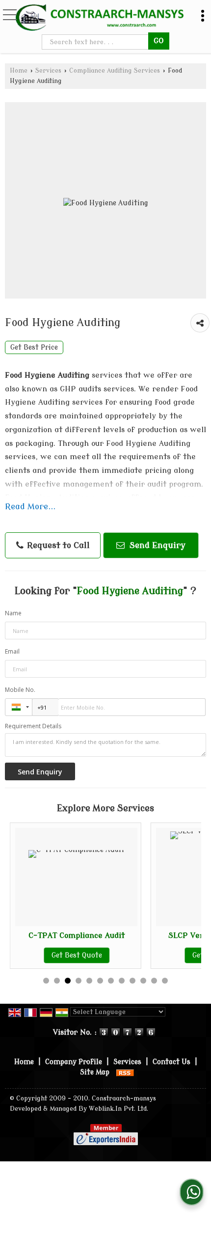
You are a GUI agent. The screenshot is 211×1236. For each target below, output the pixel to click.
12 (165, 981)
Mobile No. (20, 690)
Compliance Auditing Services (114, 70)
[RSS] (125, 1072)
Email (12, 651)
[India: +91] (18, 707)
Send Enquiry (156, 545)
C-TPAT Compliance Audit (76, 935)
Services (48, 70)
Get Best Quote (77, 955)
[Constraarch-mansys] (100, 17)
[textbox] (96, 42)
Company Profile (73, 1062)
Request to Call (57, 545)
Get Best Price (34, 347)
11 (154, 981)
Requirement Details (33, 726)
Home (18, 70)
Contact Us (171, 1062)
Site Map (94, 1072)
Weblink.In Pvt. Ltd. (118, 1108)
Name (13, 613)
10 (143, 981)
